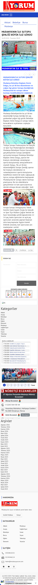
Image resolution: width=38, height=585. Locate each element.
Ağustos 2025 (5, 448)
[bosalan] (3, 303)
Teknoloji (4, 334)
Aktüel (7, 22)
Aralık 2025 (4, 440)
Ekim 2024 (4, 470)
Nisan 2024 (4, 483)
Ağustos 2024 (5, 474)
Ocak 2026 (4, 438)
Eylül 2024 (4, 472)
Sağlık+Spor (4, 327)
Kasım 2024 (4, 468)
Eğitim (3, 321)
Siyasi (2, 332)
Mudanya (8, 26)
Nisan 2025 (4, 457)
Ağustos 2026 (5, 425)
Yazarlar (3, 336)
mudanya (23, 250)
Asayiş (3, 315)
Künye (19, 515)
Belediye (16, 22)
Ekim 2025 (4, 444)
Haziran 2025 (5, 453)
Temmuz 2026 (5, 427)
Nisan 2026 (4, 431)
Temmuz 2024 (5, 476)
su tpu (30, 250)
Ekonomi (3, 323)
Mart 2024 (4, 485)
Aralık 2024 (4, 465)
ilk (16, 250)
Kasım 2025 (4, 442)
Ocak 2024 (4, 489)
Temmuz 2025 (5, 450)
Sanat (2, 330)
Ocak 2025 (4, 463)
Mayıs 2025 (4, 455)
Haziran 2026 (5, 429)
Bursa (25, 22)
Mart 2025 (4, 459)
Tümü (33, 385)
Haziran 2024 (5, 478)
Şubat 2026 (4, 435)
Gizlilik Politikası (8, 515)
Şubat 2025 (4, 461)
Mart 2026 (4, 433)
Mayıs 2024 (4, 480)
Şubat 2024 (4, 487)
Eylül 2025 (4, 446)
